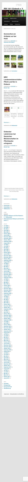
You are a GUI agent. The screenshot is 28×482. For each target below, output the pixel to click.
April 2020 (6, 412)
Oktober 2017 (7, 454)
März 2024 (6, 357)
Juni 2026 (6, 316)
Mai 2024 (6, 355)
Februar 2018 (7, 449)
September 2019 (7, 420)
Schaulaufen (7, 294)
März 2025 (6, 339)
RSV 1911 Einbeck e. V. (13, 8)
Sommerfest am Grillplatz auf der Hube (10, 36)
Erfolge (11, 24)
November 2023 (7, 363)
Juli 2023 (6, 368)
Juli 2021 (6, 399)
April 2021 (6, 401)
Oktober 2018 (7, 437)
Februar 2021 (7, 402)
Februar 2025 (7, 341)
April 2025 (6, 338)
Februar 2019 (7, 430)
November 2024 (7, 346)
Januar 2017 (6, 467)
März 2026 (6, 321)
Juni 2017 (6, 460)
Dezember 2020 (7, 404)
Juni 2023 (6, 369)
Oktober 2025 (7, 328)
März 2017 (6, 463)
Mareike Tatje (6, 87)
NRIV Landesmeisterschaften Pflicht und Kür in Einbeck (13, 80)
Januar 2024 (6, 360)
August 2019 (6, 421)
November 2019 (7, 416)
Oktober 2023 (7, 365)
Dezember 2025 (7, 325)
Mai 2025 (6, 336)
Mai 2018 (6, 445)
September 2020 (7, 409)
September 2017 (7, 456)
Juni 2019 (6, 424)
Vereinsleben (14, 71)
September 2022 (7, 382)
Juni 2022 (6, 387)
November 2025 (7, 327)
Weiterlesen (7, 122)
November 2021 (7, 394)
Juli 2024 (6, 352)
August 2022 (6, 383)
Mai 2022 (6, 388)
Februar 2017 (7, 465)
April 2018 (6, 446)
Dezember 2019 (7, 415)
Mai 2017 (6, 462)
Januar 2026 (6, 324)
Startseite (6, 18)
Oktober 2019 (7, 418)
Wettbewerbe (14, 125)
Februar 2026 (7, 322)
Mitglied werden (13, 18)
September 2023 (7, 366)
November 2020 (7, 405)
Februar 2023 (7, 374)
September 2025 (7, 330)
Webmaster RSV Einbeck (9, 42)
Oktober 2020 (7, 407)
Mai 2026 (6, 317)
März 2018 (6, 448)
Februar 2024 (7, 358)
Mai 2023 (6, 371)
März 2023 (6, 372)
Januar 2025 (6, 343)
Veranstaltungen (15, 21)
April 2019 (6, 427)
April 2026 (6, 319)
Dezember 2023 (7, 361)
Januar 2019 (6, 432)
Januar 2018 (6, 451)
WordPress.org (7, 477)
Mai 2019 (6, 426)
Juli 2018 (6, 441)
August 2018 (6, 440)
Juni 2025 (6, 335)
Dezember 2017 (7, 452)
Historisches (17, 24)
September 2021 (7, 398)
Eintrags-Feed (7, 474)
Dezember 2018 (7, 434)
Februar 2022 (7, 393)
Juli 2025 (6, 333)
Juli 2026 (6, 314)
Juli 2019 (6, 423)
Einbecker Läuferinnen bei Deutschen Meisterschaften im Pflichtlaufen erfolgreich (11, 137)
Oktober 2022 (7, 380)
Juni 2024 (6, 354)
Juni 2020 (6, 410)
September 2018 (7, 438)
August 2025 (6, 332)
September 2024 (7, 349)
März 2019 (6, 429)
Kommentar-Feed (8, 475)
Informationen (7, 21)
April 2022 (6, 390)
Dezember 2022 (7, 377)
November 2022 (7, 379)
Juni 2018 (6, 443)
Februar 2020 (7, 413)
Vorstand (6, 24)
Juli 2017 (6, 459)
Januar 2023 (6, 376)
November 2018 (7, 435)
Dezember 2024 (7, 344)
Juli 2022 (6, 385)
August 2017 (6, 457)
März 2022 (6, 391)
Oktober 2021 (7, 396)
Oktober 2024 (7, 347)
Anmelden (6, 472)
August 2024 (6, 350)
